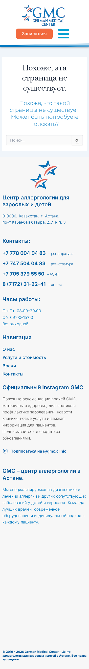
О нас (8, 349)
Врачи (9, 365)
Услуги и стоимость (24, 357)
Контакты (12, 373)
